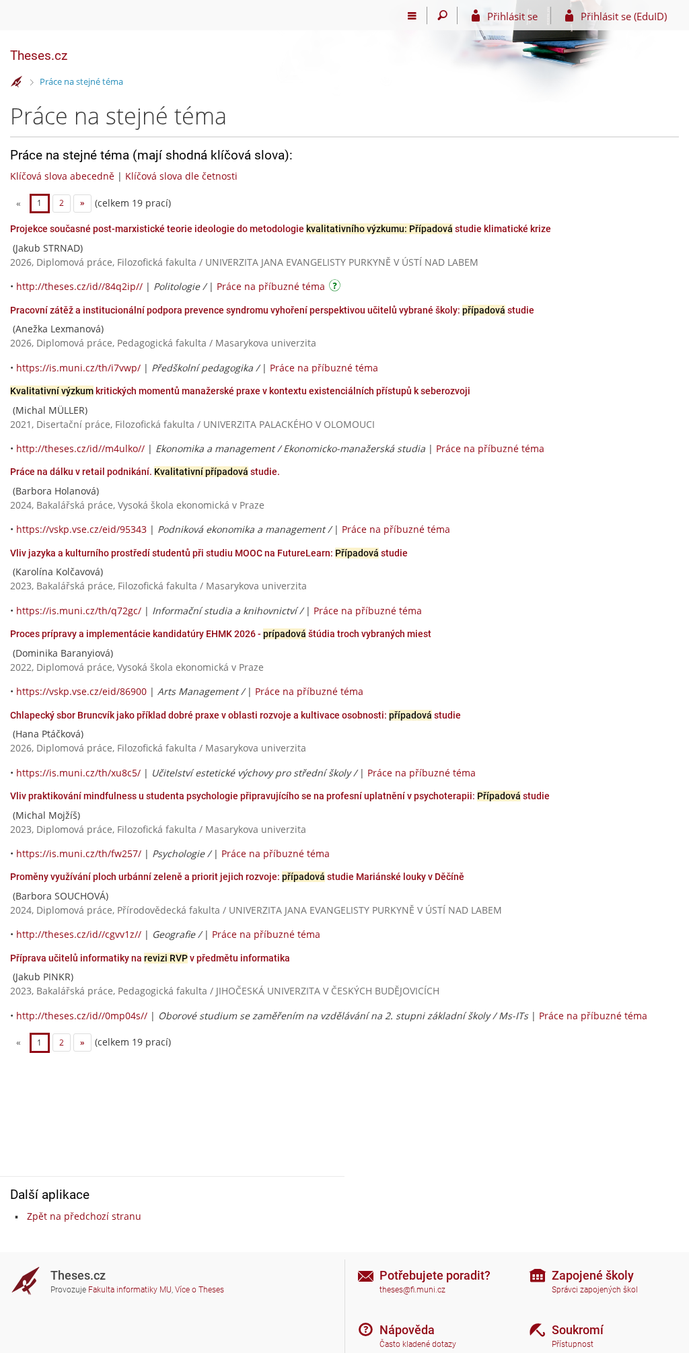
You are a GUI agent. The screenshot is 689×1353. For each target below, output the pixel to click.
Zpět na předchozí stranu (84, 1216)
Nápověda (407, 1330)
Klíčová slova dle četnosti (181, 176)
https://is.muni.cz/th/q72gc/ (78, 610)
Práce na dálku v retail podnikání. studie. (145, 471)
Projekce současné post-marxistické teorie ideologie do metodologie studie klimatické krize (280, 228)
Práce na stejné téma (81, 81)
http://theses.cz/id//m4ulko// (80, 448)
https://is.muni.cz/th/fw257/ (78, 853)
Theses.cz (38, 55)
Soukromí (578, 1330)
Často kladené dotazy (417, 1344)
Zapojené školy (593, 1275)
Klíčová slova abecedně (62, 176)
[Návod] (336, 287)
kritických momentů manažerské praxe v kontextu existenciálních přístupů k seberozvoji (240, 391)
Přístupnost (572, 1344)
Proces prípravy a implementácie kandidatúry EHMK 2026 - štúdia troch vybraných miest (220, 633)
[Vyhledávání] (442, 15)
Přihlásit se (512, 16)
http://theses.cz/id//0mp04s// (81, 1015)
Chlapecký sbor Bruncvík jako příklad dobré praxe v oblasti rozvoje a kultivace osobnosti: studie (235, 715)
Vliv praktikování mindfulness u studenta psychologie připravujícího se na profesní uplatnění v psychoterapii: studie (280, 796)
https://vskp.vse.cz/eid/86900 (81, 691)
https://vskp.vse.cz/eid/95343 (81, 529)
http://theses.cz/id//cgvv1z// (78, 934)
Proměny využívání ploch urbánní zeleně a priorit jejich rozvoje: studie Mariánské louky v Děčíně (237, 876)
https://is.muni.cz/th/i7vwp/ (78, 367)
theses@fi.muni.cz (412, 1289)
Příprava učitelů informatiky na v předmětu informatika (150, 958)
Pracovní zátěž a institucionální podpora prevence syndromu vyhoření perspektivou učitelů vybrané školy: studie (272, 310)
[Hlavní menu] (412, 15)
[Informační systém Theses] (17, 82)
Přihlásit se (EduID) (624, 16)
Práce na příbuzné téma (271, 286)
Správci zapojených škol (595, 1289)
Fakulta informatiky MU (130, 1289)
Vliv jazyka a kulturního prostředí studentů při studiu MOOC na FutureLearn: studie (209, 553)
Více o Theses (199, 1289)
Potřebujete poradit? (435, 1275)
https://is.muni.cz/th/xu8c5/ (78, 772)
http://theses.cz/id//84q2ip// (79, 286)
